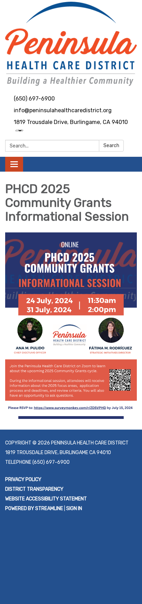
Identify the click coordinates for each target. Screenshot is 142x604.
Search (111, 145)
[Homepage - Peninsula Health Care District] (71, 44)
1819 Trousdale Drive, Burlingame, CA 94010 (71, 122)
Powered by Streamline (34, 508)
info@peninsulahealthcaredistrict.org (63, 110)
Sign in (74, 508)
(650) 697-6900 (34, 98)
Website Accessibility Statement (46, 499)
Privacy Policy (23, 479)
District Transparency (34, 489)
